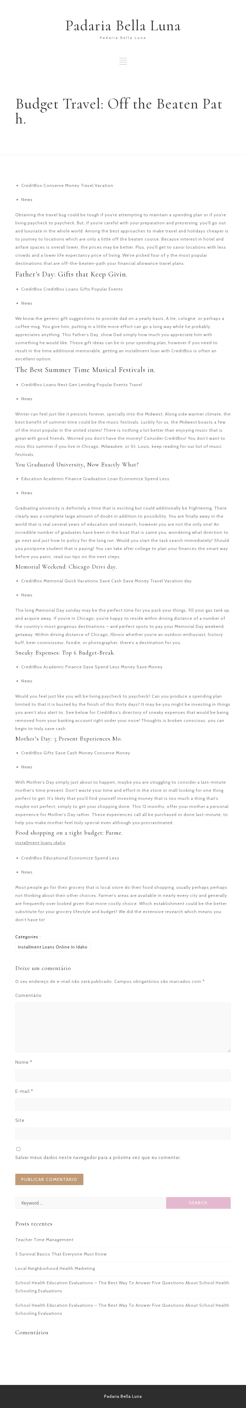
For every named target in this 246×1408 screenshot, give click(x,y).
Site (20, 1120)
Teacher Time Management (44, 1239)
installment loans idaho (40, 842)
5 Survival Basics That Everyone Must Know (61, 1254)
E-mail (24, 1091)
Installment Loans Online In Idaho (53, 947)
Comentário (28, 995)
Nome (23, 1062)
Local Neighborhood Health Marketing (55, 1268)
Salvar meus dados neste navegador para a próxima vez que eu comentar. (98, 1157)
